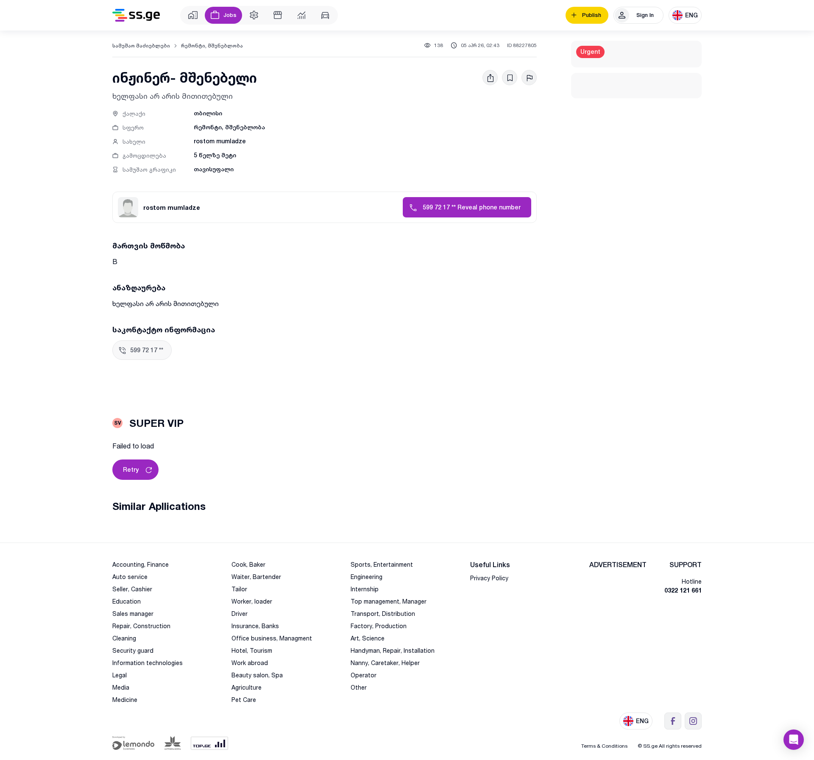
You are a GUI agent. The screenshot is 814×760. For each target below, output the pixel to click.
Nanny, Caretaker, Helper (385, 662)
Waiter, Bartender (256, 576)
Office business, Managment (271, 638)
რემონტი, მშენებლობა (212, 46)
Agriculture (246, 687)
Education (126, 601)
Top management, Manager (389, 601)
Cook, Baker (248, 564)
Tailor (239, 589)
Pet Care (243, 699)
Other (359, 687)
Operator (363, 675)
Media (120, 687)
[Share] (490, 77)
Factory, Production (379, 625)
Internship (365, 589)
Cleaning (124, 638)
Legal (119, 675)
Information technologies (147, 662)
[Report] (529, 77)
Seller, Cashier (132, 589)
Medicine (124, 699)
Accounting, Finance (140, 564)
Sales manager (132, 613)
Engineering (366, 576)
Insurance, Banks (255, 625)
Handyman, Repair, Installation (393, 650)
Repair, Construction (141, 625)
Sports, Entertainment (382, 564)
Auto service (130, 576)
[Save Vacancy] (509, 77)
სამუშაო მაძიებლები (141, 46)
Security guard (132, 650)
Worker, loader (251, 601)
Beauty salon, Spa (257, 675)
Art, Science (368, 638)
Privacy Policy (489, 578)
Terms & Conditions (604, 746)
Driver (239, 613)
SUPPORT (685, 565)
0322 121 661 (683, 590)
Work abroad (249, 662)
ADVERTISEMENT (618, 565)
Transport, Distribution (383, 613)
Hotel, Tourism (251, 650)
